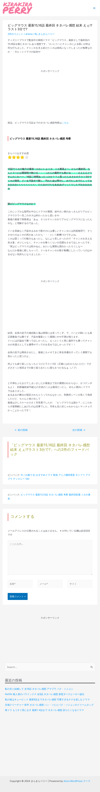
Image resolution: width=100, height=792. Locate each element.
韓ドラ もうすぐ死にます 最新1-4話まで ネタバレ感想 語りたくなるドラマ (44, 710)
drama (28, 34)
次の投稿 (78, 429)
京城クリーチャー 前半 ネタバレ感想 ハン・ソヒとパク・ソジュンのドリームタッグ (49, 704)
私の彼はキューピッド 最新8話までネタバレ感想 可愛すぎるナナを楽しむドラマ (47, 699)
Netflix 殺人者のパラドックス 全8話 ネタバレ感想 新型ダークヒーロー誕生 (44, 694)
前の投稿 (21, 429)
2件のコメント (15, 34)
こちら (65, 122)
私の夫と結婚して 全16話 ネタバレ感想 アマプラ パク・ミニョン (39, 688)
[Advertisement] (50, 91)
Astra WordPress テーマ (77, 781)
